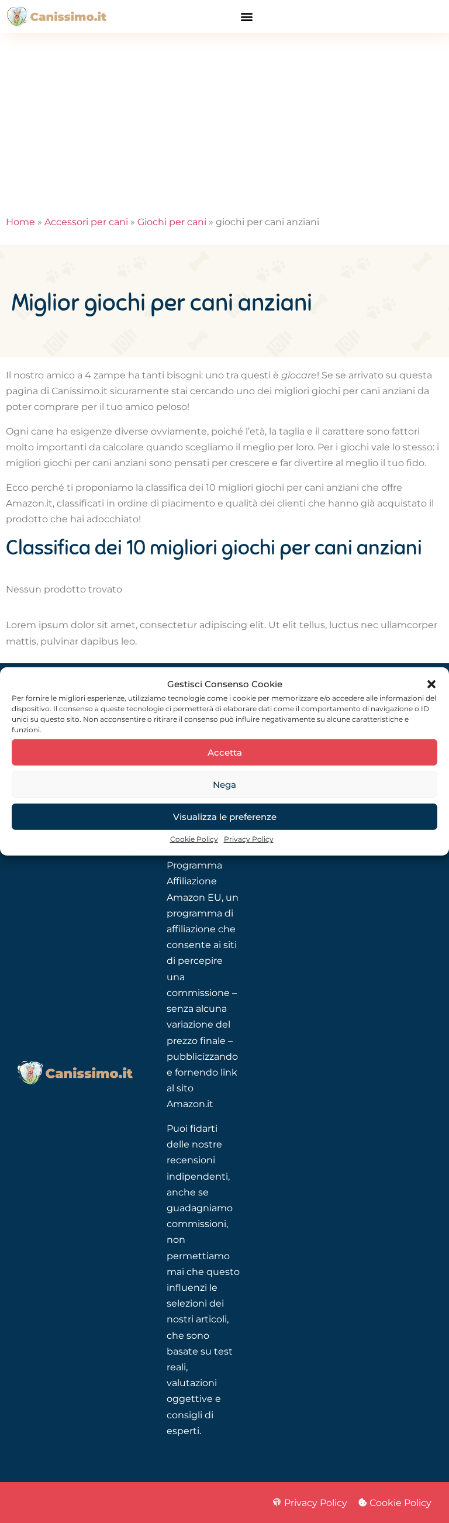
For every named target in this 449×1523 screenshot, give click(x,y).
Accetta (225, 752)
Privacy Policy (249, 839)
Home (20, 222)
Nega (224, 784)
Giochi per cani (171, 222)
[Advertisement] (224, 120)
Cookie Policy (194, 839)
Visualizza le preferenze (225, 816)
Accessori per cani (86, 222)
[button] (431, 684)
